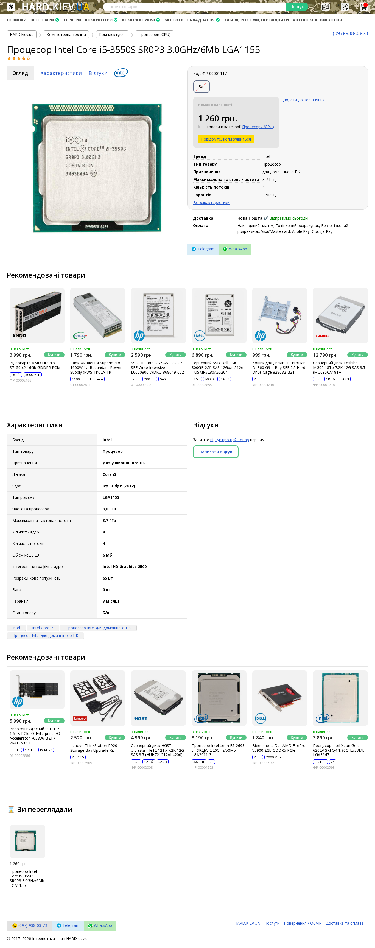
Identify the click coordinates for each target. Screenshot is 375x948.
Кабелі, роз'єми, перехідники (256, 20)
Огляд (20, 73)
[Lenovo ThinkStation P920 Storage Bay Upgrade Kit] (97, 698)
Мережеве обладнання (189, 20)
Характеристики (61, 73)
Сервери (72, 20)
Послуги (271, 923)
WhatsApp (238, 248)
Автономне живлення (317, 20)
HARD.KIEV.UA (247, 923)
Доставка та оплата (345, 923)
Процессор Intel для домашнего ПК (98, 627)
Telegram (206, 248)
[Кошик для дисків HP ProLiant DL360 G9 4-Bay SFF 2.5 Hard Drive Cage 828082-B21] (279, 315)
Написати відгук (215, 451)
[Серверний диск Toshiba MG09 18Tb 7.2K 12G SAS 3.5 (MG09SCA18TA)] (340, 315)
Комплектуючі (138, 20)
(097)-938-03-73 (350, 33)
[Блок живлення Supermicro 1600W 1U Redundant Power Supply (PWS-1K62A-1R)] (97, 315)
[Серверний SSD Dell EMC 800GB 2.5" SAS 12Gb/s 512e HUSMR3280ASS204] (219, 315)
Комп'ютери (99, 20)
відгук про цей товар (229, 439)
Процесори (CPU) (258, 126)
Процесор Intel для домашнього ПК (45, 635)
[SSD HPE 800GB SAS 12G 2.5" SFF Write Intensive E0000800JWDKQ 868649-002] (158, 315)
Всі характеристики (211, 202)
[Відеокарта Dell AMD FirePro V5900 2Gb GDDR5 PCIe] (279, 698)
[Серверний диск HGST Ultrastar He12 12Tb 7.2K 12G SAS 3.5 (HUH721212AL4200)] (158, 698)
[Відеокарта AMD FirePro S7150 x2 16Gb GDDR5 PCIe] (37, 315)
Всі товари (42, 20)
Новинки (16, 20)
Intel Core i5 (43, 627)
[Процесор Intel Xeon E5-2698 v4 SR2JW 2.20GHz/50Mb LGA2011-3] (219, 698)
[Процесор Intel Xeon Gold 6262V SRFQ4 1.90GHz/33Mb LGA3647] (340, 698)
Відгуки (98, 73)
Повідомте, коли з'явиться (226, 139)
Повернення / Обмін (302, 923)
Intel (16, 627)
